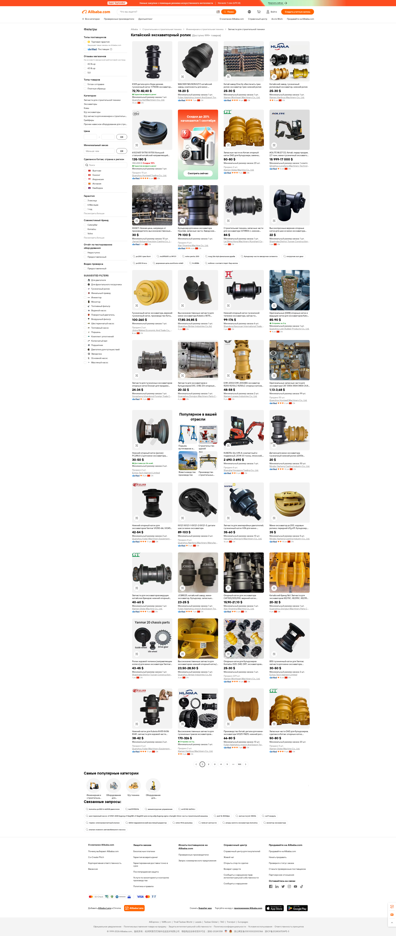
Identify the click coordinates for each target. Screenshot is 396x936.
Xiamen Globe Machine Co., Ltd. (239, 170)
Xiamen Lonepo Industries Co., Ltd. (240, 396)
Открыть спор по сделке (236, 863)
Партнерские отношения (281, 875)
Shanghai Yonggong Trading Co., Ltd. (241, 470)
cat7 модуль (270, 816)
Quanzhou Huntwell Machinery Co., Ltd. (288, 400)
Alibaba (134, 29)
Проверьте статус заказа (281, 863)
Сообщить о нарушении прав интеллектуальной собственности (241, 876)
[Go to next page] (245, 764)
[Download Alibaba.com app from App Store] (274, 908)
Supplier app (205, 908)
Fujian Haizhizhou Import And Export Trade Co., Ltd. (198, 97)
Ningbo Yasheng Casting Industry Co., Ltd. (289, 466)
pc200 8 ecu (141, 263)
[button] (218, 12)
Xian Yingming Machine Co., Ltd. (193, 245)
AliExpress (154, 922)
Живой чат (229, 857)
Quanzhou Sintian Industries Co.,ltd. (195, 326)
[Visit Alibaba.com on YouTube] (295, 886)
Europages (243, 922)
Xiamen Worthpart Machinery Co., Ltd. (242, 97)
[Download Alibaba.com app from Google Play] (297, 908)
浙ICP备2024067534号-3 (277, 931)
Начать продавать (277, 857)
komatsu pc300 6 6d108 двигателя (104, 809)
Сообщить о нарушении (235, 883)
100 (239, 764)
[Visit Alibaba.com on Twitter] (283, 886)
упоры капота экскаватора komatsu (242, 823)
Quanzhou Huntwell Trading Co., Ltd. (149, 175)
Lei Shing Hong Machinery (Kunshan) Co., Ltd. (244, 241)
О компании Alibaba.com (101, 845)
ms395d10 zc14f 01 (168, 256)
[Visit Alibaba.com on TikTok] (301, 886)
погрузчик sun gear (294, 256)
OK (121, 137)
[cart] (259, 12)
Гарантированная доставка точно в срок (150, 864)
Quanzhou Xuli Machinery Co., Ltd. (148, 100)
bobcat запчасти (209, 823)
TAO (222, 922)
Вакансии (93, 869)
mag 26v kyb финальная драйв (221, 256)
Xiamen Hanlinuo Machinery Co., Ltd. (286, 97)
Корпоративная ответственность (104, 863)
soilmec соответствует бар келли (223, 263)
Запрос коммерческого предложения (197, 860)
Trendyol (231, 922)
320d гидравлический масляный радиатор (148, 823)
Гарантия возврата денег (145, 857)
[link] (392, 907)
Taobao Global (210, 922)
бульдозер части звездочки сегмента (261, 256)
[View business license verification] (225, 931)
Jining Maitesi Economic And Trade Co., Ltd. (152, 330)
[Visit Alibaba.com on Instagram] (289, 886)
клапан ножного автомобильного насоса (107, 830)
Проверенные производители (194, 854)
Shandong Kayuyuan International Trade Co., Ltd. (244, 326)
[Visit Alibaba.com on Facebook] (271, 886)
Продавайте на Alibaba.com (282, 851)
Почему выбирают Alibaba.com (103, 851)
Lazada (198, 922)
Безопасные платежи (144, 851)
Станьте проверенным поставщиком (287, 869)
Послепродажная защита (146, 872)
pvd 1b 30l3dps (223, 816)
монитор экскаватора (276, 823)
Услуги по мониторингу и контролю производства (151, 879)
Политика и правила (143, 886)
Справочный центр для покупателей (242, 851)
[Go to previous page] (196, 764)
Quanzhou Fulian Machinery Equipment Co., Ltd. (152, 538)
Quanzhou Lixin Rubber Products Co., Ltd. (289, 328)
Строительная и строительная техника (161, 29)
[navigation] (105, 397)
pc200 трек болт (143, 256)
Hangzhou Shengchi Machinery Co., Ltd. (243, 538)
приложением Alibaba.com (248, 908)
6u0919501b (133, 809)
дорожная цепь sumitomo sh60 (169, 263)
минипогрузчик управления (160, 809)
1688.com (166, 922)
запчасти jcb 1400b (247, 816)
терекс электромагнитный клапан (104, 823)
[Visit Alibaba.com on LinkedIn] (277, 886)
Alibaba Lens (104, 908)
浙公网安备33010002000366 (248, 931)
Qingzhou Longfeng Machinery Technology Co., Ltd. (289, 166)
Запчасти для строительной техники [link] (246, 29)
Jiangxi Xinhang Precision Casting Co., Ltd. (152, 241)
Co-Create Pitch (96, 857)
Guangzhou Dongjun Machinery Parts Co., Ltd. (198, 396)
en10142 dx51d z (188, 809)
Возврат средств (232, 869)
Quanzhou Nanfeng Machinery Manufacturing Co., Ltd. (198, 542)
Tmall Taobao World (183, 922)
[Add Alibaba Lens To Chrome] (134, 908)
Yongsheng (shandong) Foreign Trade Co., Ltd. (152, 396)
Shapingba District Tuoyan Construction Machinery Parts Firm (289, 241)
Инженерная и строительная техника (204, 29)
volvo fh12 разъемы (184, 823)
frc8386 (195, 263)
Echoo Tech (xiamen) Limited (146, 472)
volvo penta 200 (192, 256)
